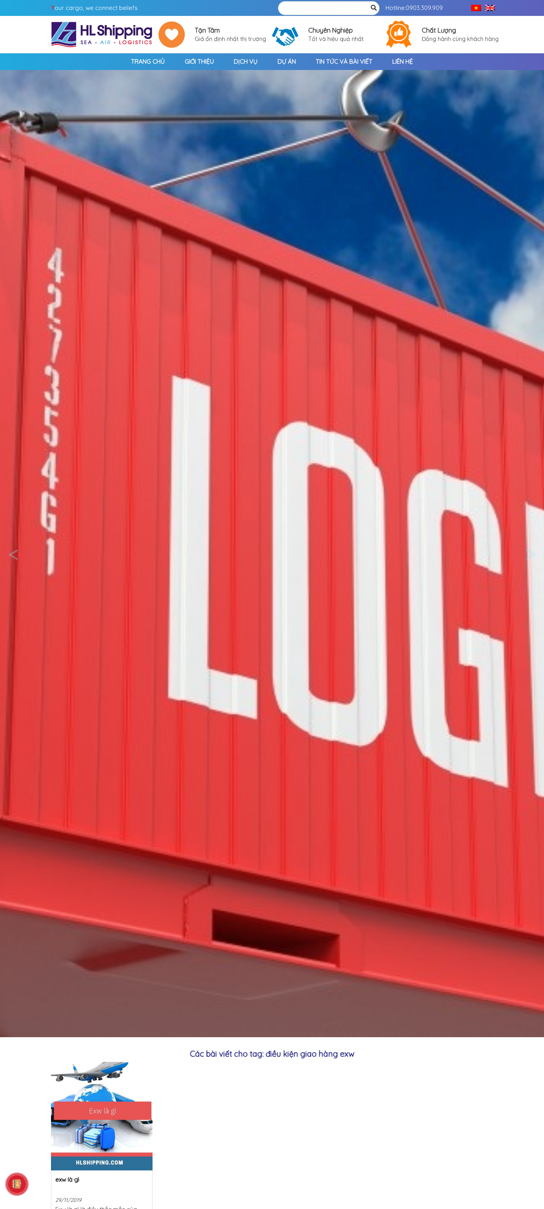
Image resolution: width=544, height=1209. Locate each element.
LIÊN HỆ (402, 61)
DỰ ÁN (287, 61)
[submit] (374, 8)
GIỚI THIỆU (199, 61)
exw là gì (67, 1179)
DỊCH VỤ (246, 61)
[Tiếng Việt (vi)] (476, 8)
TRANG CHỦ (148, 61)
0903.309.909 (424, 8)
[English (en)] (490, 8)
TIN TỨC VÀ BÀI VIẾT (344, 61)
